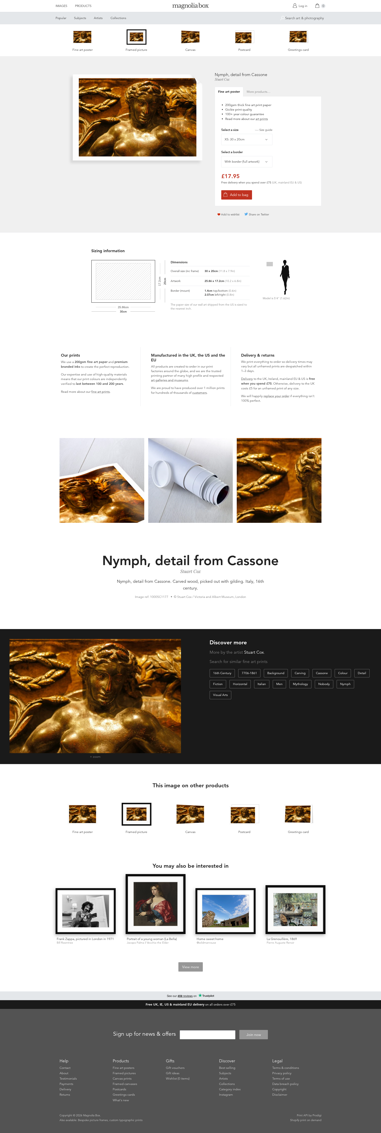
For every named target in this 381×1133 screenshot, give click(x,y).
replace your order (276, 396)
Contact (65, 1068)
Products (83, 6)
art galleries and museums (169, 380)
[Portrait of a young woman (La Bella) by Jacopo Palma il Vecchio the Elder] (156, 904)
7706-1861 (249, 673)
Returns (65, 1095)
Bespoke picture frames (93, 1120)
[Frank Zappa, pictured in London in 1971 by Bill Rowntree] (86, 911)
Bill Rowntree (65, 942)
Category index (230, 1089)
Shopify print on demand (305, 1120)
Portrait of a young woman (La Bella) (152, 939)
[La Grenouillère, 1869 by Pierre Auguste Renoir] (296, 909)
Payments (66, 1084)
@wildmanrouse (206, 942)
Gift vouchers (175, 1068)
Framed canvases (125, 1084)
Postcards (119, 1089)
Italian (262, 684)
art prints (262, 119)
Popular (61, 18)
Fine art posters (123, 1068)
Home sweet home (210, 939)
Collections (118, 18)
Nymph (345, 684)
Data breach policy (285, 1084)
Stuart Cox (222, 79)
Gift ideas (172, 1073)
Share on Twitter (259, 214)
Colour (342, 673)
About (64, 1073)
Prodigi (317, 1115)
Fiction (218, 684)
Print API (302, 1115)
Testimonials (68, 1079)
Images (61, 6)
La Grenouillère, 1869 (282, 939)
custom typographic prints (125, 1120)
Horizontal (240, 684)
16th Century (222, 673)
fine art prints (100, 392)
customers (199, 393)
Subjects (80, 18)
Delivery (247, 379)
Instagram (226, 1095)
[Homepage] (190, 6)
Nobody (324, 684)
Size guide (265, 130)
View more (190, 967)
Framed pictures (124, 1073)
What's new (121, 1100)
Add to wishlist (230, 214)
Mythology (300, 684)
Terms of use (281, 1079)
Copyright (279, 1089)
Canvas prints (122, 1079)
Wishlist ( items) (178, 1079)
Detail (362, 673)
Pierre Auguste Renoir (280, 942)
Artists (98, 18)
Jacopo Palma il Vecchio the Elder (148, 942)
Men (279, 684)
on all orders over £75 (191, 1005)
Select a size (246, 130)
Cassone (322, 673)
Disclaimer (279, 1095)
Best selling (227, 1068)
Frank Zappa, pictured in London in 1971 (85, 939)
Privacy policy (282, 1073)
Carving (300, 673)
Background (275, 673)
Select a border (232, 152)
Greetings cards (124, 1095)
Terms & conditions (285, 1068)
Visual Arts (220, 695)
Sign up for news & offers (144, 1034)
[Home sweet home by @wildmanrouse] (225, 911)
